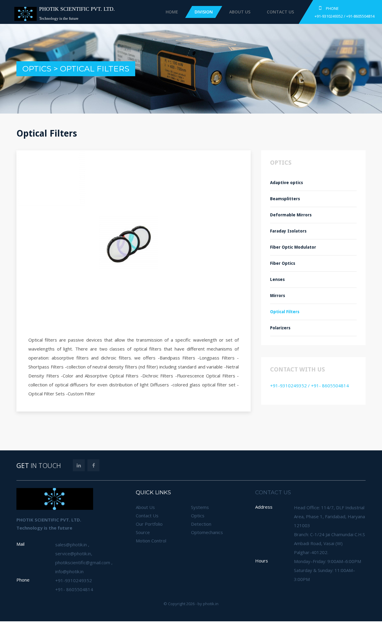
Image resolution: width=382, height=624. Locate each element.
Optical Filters (284, 311)
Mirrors (277, 295)
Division (238, 12)
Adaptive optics (286, 182)
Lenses (277, 279)
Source (143, 532)
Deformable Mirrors (291, 214)
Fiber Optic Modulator (293, 247)
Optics (197, 516)
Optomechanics (207, 532)
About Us (274, 12)
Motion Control (151, 541)
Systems (200, 507)
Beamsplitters (285, 198)
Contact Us (314, 12)
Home (206, 12)
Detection (201, 524)
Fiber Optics (282, 263)
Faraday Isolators (289, 231)
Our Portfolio (149, 524)
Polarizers (280, 327)
